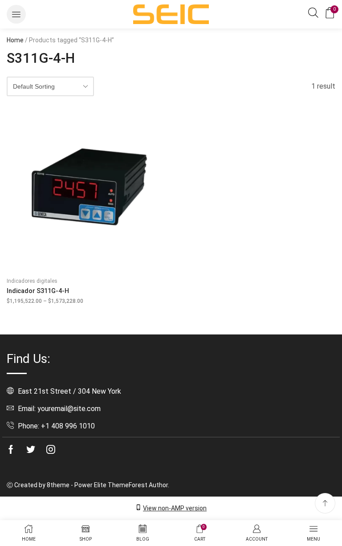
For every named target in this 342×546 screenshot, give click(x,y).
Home (15, 40)
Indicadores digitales (32, 281)
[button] (16, 14)
